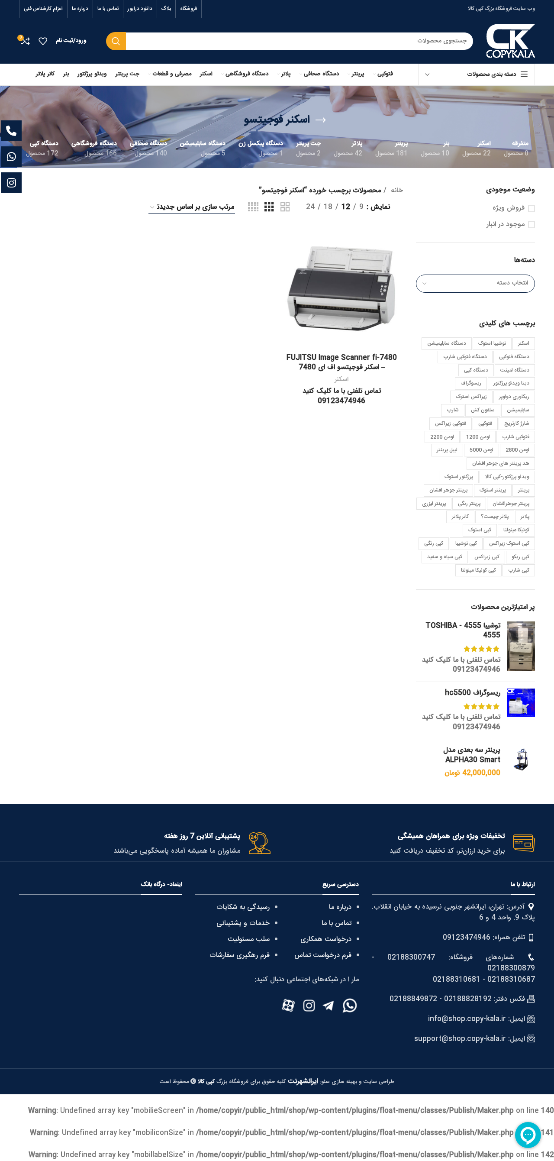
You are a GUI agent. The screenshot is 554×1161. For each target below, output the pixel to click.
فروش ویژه (509, 208)
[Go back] (321, 120)
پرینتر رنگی (469, 503)
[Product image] (341, 288)
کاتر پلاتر (460, 516)
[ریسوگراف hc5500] (521, 711)
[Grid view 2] (285, 207)
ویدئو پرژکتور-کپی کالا (507, 476)
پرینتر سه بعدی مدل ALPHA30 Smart (471, 755)
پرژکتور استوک (458, 476)
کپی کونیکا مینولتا (478, 570)
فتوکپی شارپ (515, 437)
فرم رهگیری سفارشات (239, 955)
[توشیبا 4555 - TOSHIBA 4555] (521, 648)
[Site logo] (510, 41)
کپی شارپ (518, 570)
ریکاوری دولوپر (514, 396)
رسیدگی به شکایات (243, 907)
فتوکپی (485, 423)
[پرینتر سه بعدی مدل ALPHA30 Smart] (521, 762)
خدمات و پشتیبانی (243, 923)
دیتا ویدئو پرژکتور (511, 383)
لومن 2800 (517, 450)
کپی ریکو (520, 557)
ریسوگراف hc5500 (472, 693)
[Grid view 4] (253, 207)
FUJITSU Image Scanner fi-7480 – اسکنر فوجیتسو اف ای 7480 (342, 362)
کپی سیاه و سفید (444, 557)
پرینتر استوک (493, 490)
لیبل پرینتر (447, 450)
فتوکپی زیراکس (450, 423)
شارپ (453, 410)
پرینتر (523, 490)
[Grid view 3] (269, 207)
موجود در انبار (505, 225)
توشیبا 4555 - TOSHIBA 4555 (462, 631)
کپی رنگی (433, 543)
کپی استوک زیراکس (509, 543)
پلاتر (525, 516)
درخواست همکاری (325, 939)
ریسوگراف (471, 383)
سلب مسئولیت (249, 939)
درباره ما (340, 907)
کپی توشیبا (466, 543)
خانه (396, 191)
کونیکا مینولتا (516, 530)
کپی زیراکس (486, 557)
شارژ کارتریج (516, 423)
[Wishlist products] (43, 41)
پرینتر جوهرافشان (511, 503)
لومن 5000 (481, 450)
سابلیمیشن (518, 410)
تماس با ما (336, 923)
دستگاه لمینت (514, 370)
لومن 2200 (442, 437)
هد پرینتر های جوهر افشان (500, 463)
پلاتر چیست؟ (495, 516)
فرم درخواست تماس (322, 955)
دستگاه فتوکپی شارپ (465, 357)
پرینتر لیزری (434, 503)
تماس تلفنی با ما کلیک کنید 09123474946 (461, 665)
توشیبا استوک (492, 343)
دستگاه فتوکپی (514, 357)
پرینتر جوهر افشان (448, 490)
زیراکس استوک (471, 396)
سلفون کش (483, 410)
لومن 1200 (478, 437)
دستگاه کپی (476, 370)
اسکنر (523, 343)
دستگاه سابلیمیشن (446, 343)
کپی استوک (479, 530)
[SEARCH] (116, 41)
